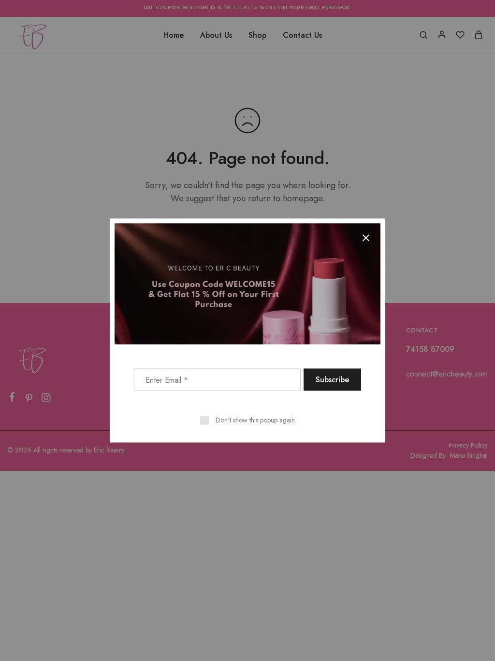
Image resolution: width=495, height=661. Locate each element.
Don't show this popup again (255, 420)
